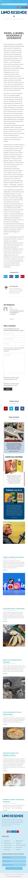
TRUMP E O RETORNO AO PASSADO (13, 557)
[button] (14, 16)
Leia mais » (5, 569)
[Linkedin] (22, 7)
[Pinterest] (26, 7)
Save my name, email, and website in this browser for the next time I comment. (14, 349)
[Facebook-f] (13, 831)
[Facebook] (24, 7)
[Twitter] (20, 7)
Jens (11, 307)
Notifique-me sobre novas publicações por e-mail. (11, 384)
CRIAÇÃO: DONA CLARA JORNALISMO (14, 876)
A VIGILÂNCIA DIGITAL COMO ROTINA (13, 608)
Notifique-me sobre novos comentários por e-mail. (11, 378)
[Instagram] (18, 7)
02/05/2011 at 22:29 (14, 309)
